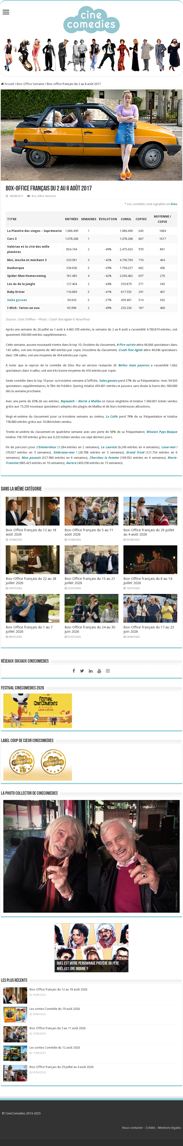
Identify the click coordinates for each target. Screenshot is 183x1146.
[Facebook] (73, 671)
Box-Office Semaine (30, 84)
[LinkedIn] (91, 671)
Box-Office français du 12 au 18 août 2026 (58, 989)
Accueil (9, 84)
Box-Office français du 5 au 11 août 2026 (58, 1028)
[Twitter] (82, 671)
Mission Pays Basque (161, 432)
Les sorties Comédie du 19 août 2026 (55, 1009)
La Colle (112, 416)
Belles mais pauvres (133, 365)
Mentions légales (169, 1127)
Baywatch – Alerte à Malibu (81, 401)
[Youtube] (99, 671)
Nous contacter (132, 1127)
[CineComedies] (91, 18)
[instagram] (108, 671)
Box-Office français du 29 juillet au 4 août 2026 (61, 1067)
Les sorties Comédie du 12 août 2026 (55, 1047)
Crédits (150, 1127)
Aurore (71, 463)
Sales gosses (17, 300)
